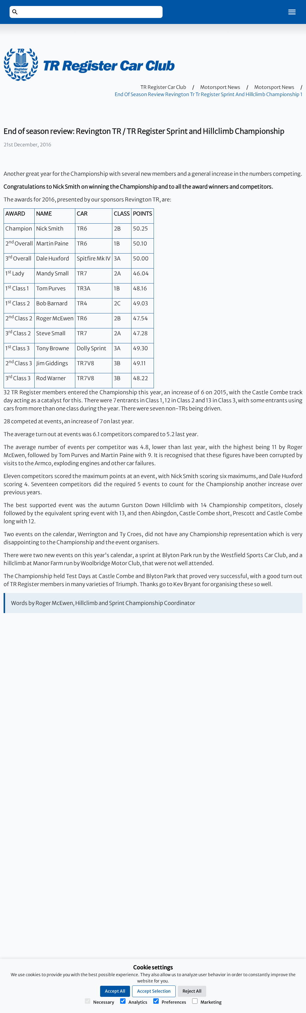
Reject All (192, 991)
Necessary (103, 1002)
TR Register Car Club (163, 87)
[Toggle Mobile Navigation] (291, 11)
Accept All (115, 991)
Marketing (211, 1002)
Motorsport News (220, 87)
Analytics (137, 1002)
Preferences (174, 1002)
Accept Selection (154, 991)
